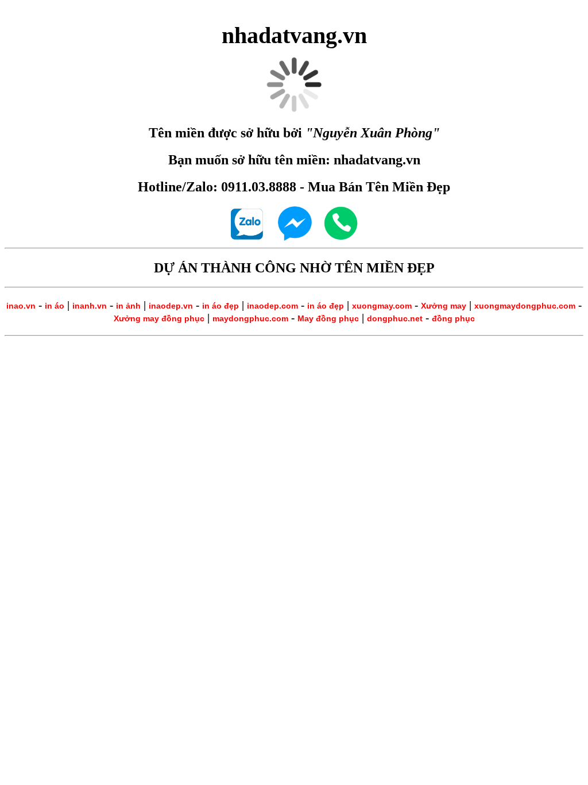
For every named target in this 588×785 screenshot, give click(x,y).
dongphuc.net (395, 318)
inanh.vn (89, 305)
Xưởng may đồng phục (159, 318)
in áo (54, 305)
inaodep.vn (171, 305)
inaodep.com (272, 305)
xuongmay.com (382, 305)
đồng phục (453, 318)
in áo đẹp (220, 305)
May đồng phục (328, 318)
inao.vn (21, 305)
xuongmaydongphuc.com (524, 305)
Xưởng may (443, 305)
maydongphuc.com (250, 318)
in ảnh (128, 305)
